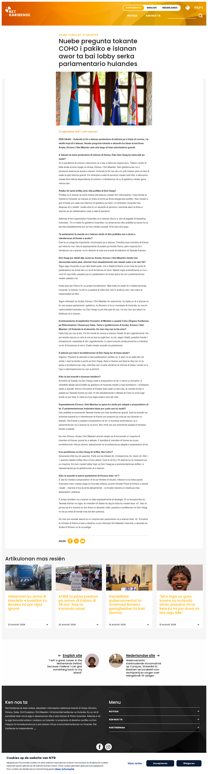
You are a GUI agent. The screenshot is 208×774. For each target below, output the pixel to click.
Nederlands (169, 7)
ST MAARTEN (90, 35)
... (35, 728)
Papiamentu (133, 7)
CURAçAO (74, 35)
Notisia (132, 15)
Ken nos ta (153, 15)
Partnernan (117, 727)
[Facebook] (99, 746)
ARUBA (63, 35)
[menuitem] (132, 16)
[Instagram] (108, 746)
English (152, 7)
